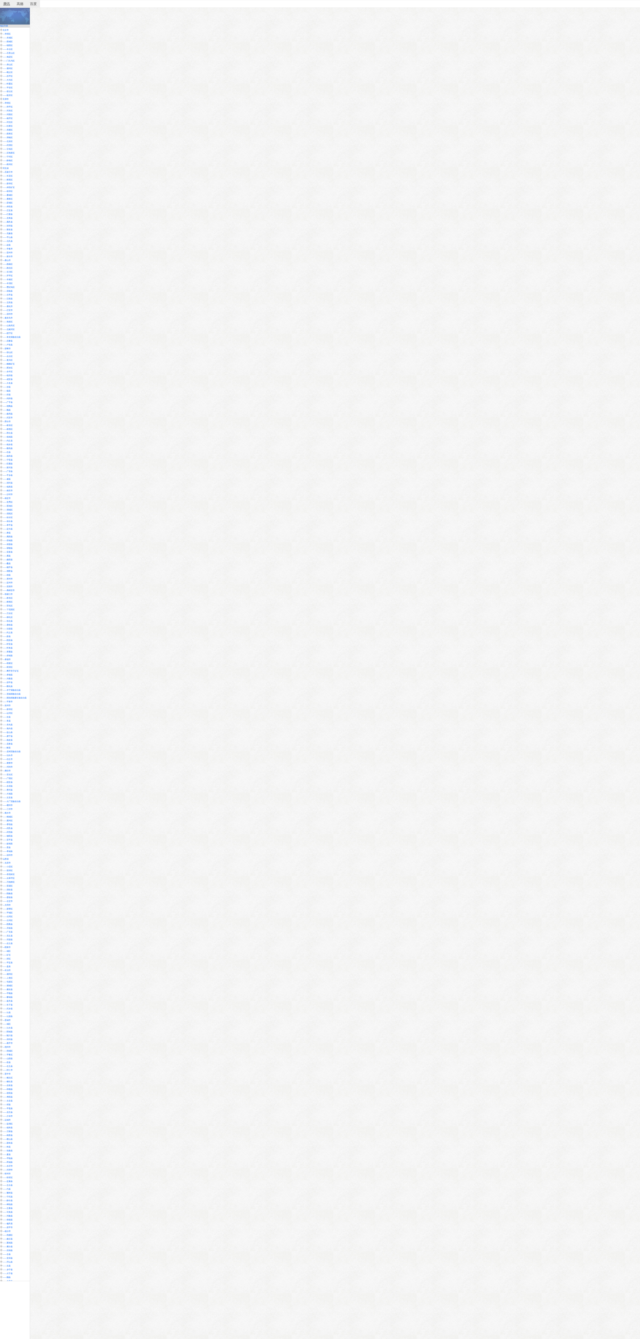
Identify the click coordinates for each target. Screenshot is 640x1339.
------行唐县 (8, 214)
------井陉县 (8, 206)
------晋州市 (8, 252)
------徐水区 (8, 517)
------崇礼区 (8, 617)
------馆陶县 (8, 406)
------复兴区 (8, 360)
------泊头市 (8, 755)
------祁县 (7, 1104)
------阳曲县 (8, 893)
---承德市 (7, 659)
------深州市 (8, 855)
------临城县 (8, 437)
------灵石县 (8, 1112)
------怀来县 (8, 648)
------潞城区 (8, 985)
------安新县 (8, 552)
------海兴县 (8, 728)
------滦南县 (8, 291)
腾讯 (6, 4)
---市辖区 (7, 34)
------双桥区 (8, 663)
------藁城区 (8, 195)
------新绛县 (8, 1143)
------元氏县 (8, 241)
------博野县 (8, 571)
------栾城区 (8, 203)
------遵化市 (8, 306)
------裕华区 (8, 191)
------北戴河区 (9, 329)
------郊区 (7, 959)
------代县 (7, 1189)
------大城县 (8, 794)
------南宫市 (8, 490)
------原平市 (8, 1227)
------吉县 (7, 1266)
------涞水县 (8, 521)
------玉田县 (8, 302)
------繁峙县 (8, 1193)
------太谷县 (8, 1101)
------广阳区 (8, 778)
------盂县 (7, 966)
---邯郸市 (7, 348)
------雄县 (7, 575)
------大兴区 (8, 80)
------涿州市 (8, 579)
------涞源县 (8, 544)
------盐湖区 (8, 1124)
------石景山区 (9, 53)
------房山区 (8, 64)
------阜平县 (8, 525)
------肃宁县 (8, 736)
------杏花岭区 (9, 874)
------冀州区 (8, 820)
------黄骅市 (8, 763)
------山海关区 (9, 325)
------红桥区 (8, 126)
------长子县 (8, 1005)
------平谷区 (8, 87)
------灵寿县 (8, 218)
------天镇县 (8, 928)
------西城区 (8, 41)
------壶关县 (8, 1001)
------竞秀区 (8, 502)
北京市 (6, 30)
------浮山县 (8, 1262)
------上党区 (8, 978)
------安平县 (8, 840)
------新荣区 (8, 909)
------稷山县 (8, 1139)
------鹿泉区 (8, 199)
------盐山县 (8, 732)
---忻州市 (7, 1173)
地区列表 (4, 26)
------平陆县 (8, 1158)
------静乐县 (8, 1200)
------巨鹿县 (8, 464)
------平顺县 (8, 993)
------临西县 (8, 487)
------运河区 (8, 713)
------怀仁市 (8, 1070)
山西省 (6, 859)
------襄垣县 (8, 989)
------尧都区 (8, 1235)
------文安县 (8, 797)
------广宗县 (8, 471)
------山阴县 (8, 1058)
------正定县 (8, 210)
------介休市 (8, 1116)
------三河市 (8, 809)
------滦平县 (8, 682)
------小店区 (8, 866)
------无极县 (8, 233)
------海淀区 (8, 57)
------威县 (7, 479)
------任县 (7, 452)
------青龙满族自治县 (12, 337)
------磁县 (7, 391)
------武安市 (8, 417)
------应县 (7, 1062)
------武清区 (8, 145)
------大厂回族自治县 (12, 801)
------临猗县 (8, 1127)
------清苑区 (8, 513)
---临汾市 (7, 1231)
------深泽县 (8, 226)
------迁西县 (8, 298)
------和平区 (8, 107)
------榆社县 (8, 1081)
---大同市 (7, 905)
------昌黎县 (8, 341)
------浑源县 (8, 939)
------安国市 (8, 586)
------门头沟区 (9, 61)
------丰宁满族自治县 (12, 690)
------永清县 (8, 786)
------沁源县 (8, 1016)
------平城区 (8, 913)
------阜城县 (8, 851)
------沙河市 (8, 494)
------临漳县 (8, 375)
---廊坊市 (7, 771)
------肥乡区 (8, 368)
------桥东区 (8, 425)
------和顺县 (8, 1089)
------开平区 (8, 275)
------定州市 (8, 582)
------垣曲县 (8, 1150)
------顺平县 (8, 567)
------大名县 (8, 383)
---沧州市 (7, 705)
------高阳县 (8, 536)
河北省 (6, 168)
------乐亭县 (8, 295)
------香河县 (8, 790)
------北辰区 (8, 141)
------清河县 (8, 483)
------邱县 (7, 394)
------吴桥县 (8, 744)
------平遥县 (8, 1108)
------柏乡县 (8, 444)
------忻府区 (8, 1177)
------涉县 (7, 387)
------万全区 (8, 613)
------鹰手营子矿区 (11, 671)
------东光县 (8, 724)
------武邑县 (8, 828)
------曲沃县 (8, 1239)
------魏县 (7, 410)
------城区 (7, 951)
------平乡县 (8, 475)
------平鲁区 (8, 1055)
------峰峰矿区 (9, 364)
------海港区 (8, 322)
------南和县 (8, 456)
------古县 (7, 1254)
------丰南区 (8, 279)
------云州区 (8, 920)
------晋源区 (8, 886)
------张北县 (8, 621)
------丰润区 (8, 283)
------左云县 (8, 943)
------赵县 (7, 245)
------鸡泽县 (8, 398)
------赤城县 (8, 655)
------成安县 (8, 379)
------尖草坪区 (9, 878)
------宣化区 (8, 606)
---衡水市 (7, 813)
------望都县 (8, 548)
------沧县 (7, 717)
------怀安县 (8, 644)
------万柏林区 (9, 882)
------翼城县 (8, 1243)
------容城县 (8, 540)
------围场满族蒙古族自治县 (15, 698)
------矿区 (7, 955)
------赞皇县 (8, 229)
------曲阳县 (8, 559)
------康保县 (8, 625)
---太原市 (7, 863)
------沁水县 (8, 1028)
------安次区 (8, 774)
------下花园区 (9, 609)
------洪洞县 (8, 1250)
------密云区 (8, 91)
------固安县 (8, 782)
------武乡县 (8, 1008)
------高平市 (8, 1043)
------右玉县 (8, 1066)
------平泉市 (8, 701)
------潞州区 (8, 974)
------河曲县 (8, 1216)
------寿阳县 (8, 1097)
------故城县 (8, 843)
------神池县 (8, 1204)
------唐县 (7, 533)
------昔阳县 (8, 1093)
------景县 (7, 847)
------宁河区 (8, 157)
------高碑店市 (9, 590)
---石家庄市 (8, 172)
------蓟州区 (8, 164)
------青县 (7, 721)
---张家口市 (8, 594)
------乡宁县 (8, 1269)
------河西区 (8, 114)
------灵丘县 (8, 936)
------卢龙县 (8, 345)
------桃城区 (8, 817)
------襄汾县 (8, 1246)
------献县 (7, 748)
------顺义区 (8, 72)
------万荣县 (8, 1131)
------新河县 (8, 467)
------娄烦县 (8, 897)
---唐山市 (7, 260)
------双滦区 (8, 667)
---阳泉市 (7, 947)
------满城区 (8, 510)
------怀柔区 (8, 84)
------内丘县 (8, 440)
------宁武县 (8, 1197)
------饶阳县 (8, 836)
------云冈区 (8, 916)
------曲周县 (8, 414)
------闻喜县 (8, 1135)
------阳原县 (8, 640)
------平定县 (8, 962)
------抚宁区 (8, 333)
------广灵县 (8, 932)
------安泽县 (8, 1258)
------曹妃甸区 (9, 287)
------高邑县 (8, 222)
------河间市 (8, 767)
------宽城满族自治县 (12, 694)
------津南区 (8, 137)
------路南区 (8, 264)
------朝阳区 (8, 45)
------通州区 (8, 68)
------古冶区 (8, 272)
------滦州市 (8, 314)
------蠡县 (7, 563)
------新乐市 (8, 256)
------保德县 (8, 1220)
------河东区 (8, 110)
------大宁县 (8, 1273)
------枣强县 (8, 824)
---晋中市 (7, 1074)
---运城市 (7, 1120)
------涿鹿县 (8, 652)
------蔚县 (7, 636)
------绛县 (7, 1147)
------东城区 (8, 38)
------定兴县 (8, 529)
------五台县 (8, 1185)
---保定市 (7, 498)
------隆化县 (8, 686)
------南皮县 (8, 740)
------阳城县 (8, 1031)
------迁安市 (8, 310)
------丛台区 (8, 356)
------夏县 (7, 1154)
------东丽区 (8, 130)
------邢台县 (8, 433)
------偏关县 (8, 1223)
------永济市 (8, 1166)
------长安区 (8, 176)
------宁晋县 (8, 460)
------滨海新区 (9, 153)
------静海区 (8, 160)
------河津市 (8, 1170)
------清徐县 (8, 889)
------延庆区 (8, 95)
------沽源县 (8, 629)
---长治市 (7, 970)
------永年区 (8, 371)
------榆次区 (8, 1078)
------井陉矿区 (9, 187)
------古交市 (8, 901)
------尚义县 (8, 632)
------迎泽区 (8, 870)
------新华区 (8, 183)
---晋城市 (7, 1020)
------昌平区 (8, 76)
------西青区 (8, 133)
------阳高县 (8, 924)
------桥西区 (8, 180)
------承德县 (8, 675)
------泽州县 (8, 1039)
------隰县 (7, 1277)
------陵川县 (8, 1035)
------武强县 (8, 832)
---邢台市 (7, 421)
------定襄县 (8, 1181)
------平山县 (8, 237)
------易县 (7, 556)
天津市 (6, 99)
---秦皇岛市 (8, 318)
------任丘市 (8, 759)
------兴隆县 (8, 678)
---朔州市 (7, 1047)
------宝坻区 (8, 149)
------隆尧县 (8, 448)
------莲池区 (8, 506)
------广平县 (8, 402)
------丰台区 (8, 49)
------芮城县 (8, 1162)
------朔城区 (8, 1051)
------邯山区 (8, 352)
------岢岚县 (8, 1212)
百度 (33, 4)
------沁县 (7, 1012)
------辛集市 (8, 249)
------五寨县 (8, 1208)
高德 (20, 4)
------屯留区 (8, 982)
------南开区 (8, 118)
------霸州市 (8, 805)
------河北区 (8, 122)
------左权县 (8, 1085)
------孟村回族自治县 (12, 751)
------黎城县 (8, 997)
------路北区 (8, 268)
